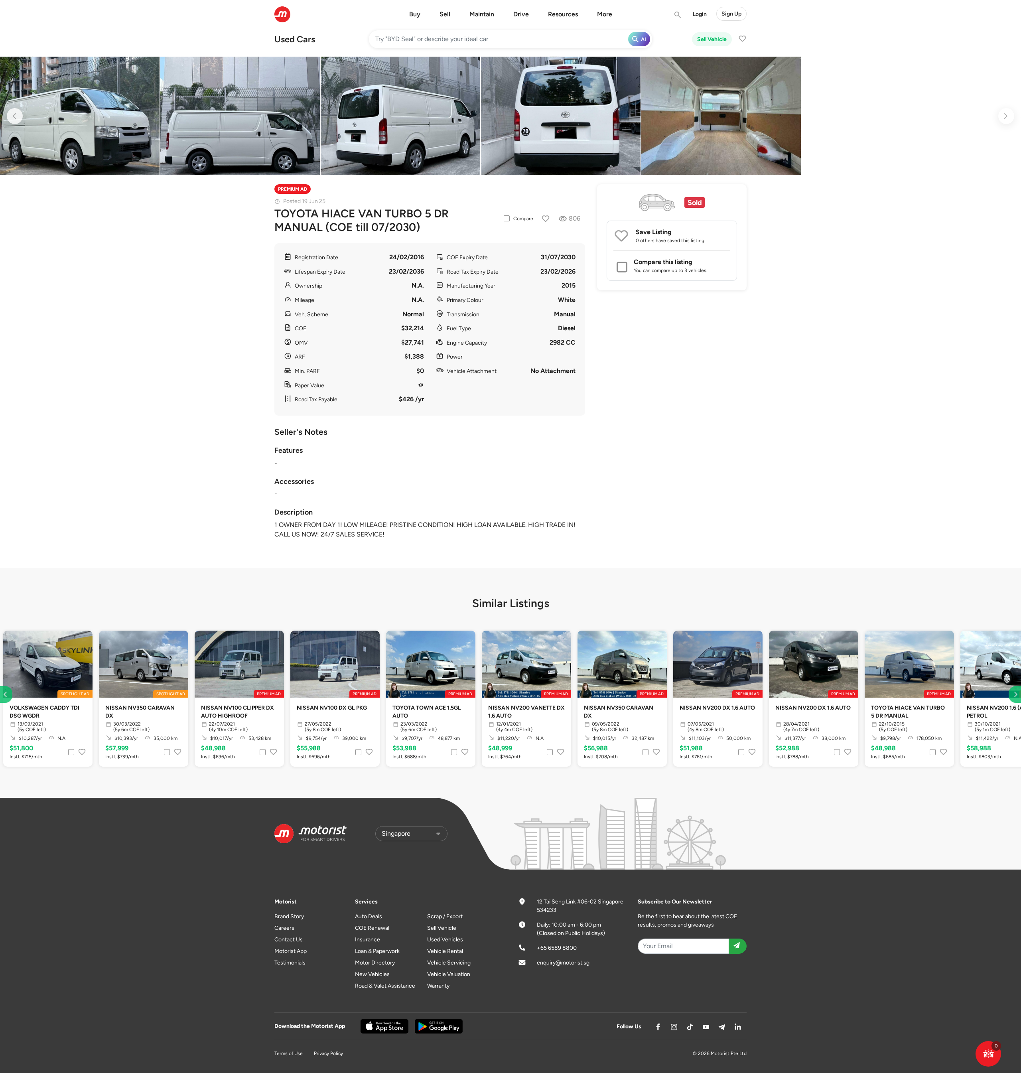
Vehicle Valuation (448, 974)
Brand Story (289, 916)
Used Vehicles (445, 939)
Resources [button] (563, 14)
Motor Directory (375, 962)
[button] (988, 1054)
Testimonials (290, 962)
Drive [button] (521, 14)
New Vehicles (372, 974)
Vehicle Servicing (449, 962)
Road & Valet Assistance (385, 985)
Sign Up (731, 13)
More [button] (604, 14)
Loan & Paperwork (377, 951)
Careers (284, 928)
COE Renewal (372, 928)
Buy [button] (414, 14)
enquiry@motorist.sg (563, 962)
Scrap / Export (445, 916)
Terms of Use (288, 1053)
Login (700, 14)
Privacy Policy (328, 1053)
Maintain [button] (481, 14)
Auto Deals (368, 916)
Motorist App (290, 951)
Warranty (438, 985)
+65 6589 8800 (557, 948)
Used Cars (294, 39)
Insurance (367, 939)
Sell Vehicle (712, 39)
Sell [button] (445, 14)
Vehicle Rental (445, 951)
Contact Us (288, 939)
